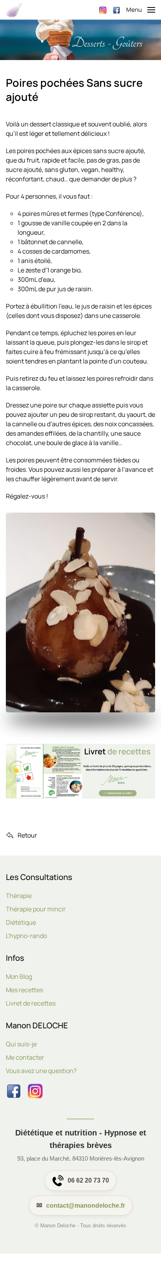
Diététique (21, 922)
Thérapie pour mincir (36, 909)
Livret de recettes (30, 1003)
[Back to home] (14, 10)
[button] (140, 10)
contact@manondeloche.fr (85, 1205)
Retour (27, 835)
